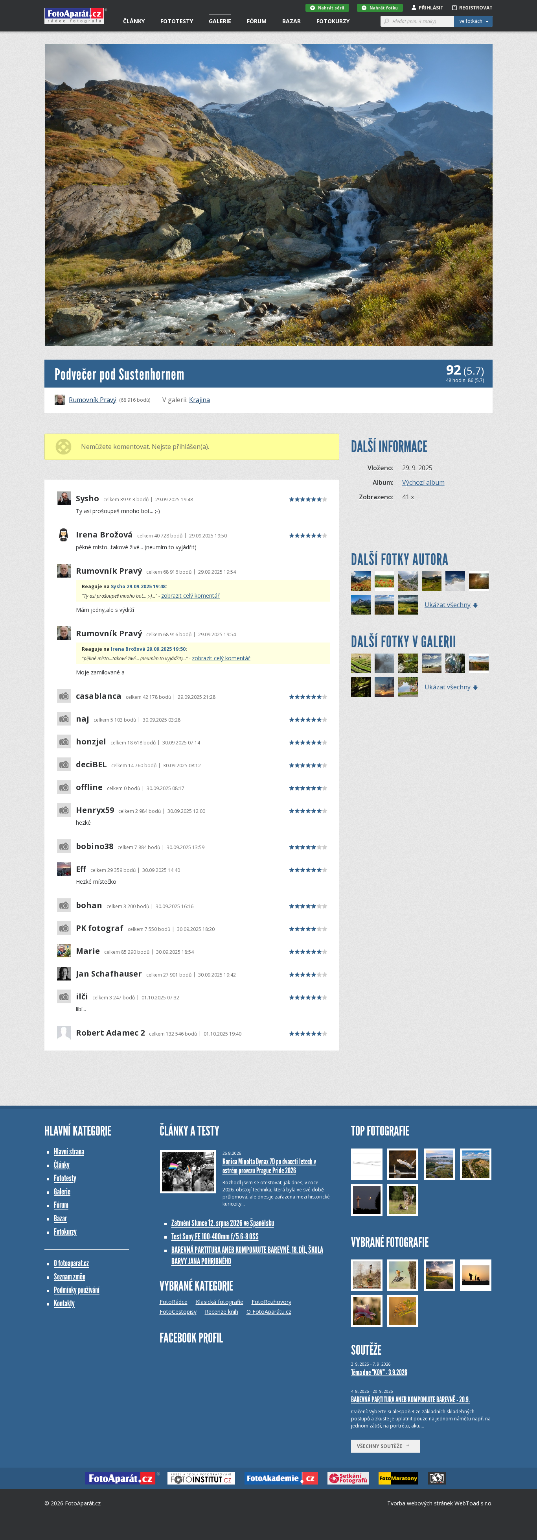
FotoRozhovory (271, 1301)
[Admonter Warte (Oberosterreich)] (408, 581)
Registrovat (476, 7)
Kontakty (64, 1303)
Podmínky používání (76, 1290)
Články (134, 21)
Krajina (199, 399)
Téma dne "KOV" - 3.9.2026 (379, 1372)
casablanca (98, 696)
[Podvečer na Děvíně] (384, 605)
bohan (89, 905)
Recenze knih (221, 1311)
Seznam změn (69, 1276)
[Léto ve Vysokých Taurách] (361, 581)
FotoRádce (174, 1301)
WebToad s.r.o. (473, 1503)
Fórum (257, 21)
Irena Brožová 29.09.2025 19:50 (148, 649)
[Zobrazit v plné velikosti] (269, 195)
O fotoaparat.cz (71, 1263)
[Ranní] (384, 663)
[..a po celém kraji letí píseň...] (384, 581)
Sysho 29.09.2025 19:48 (138, 586)
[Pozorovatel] (408, 663)
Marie (88, 951)
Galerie (220, 21)
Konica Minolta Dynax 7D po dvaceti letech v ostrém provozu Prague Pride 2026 (269, 1166)
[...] (479, 581)
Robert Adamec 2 (110, 1033)
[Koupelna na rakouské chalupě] (431, 581)
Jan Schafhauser (109, 974)
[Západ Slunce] (384, 687)
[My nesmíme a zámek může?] (408, 687)
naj (82, 719)
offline (89, 787)
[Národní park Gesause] (361, 605)
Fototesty (176, 21)
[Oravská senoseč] (408, 605)
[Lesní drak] (361, 687)
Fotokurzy (332, 21)
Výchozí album (423, 482)
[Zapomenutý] (361, 663)
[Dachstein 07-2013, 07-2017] (455, 581)
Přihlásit (431, 7)
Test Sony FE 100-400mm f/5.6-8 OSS (215, 1236)
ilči (82, 996)
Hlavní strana (69, 1151)
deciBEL (91, 764)
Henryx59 (95, 810)
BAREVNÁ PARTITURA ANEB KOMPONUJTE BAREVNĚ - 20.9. (410, 1399)
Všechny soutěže (381, 1446)
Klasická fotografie (219, 1301)
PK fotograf (99, 928)
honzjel (91, 741)
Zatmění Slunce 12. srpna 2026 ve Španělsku (222, 1223)
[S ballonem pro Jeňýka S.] (479, 663)
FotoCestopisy (178, 1311)
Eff (81, 869)
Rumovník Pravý (92, 399)
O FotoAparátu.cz (268, 1311)
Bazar (291, 21)
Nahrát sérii (331, 8)
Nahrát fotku (384, 8)
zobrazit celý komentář (190, 595)
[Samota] (431, 663)
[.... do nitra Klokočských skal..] (455, 663)
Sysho (87, 498)
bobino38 (94, 846)
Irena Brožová (104, 534)
